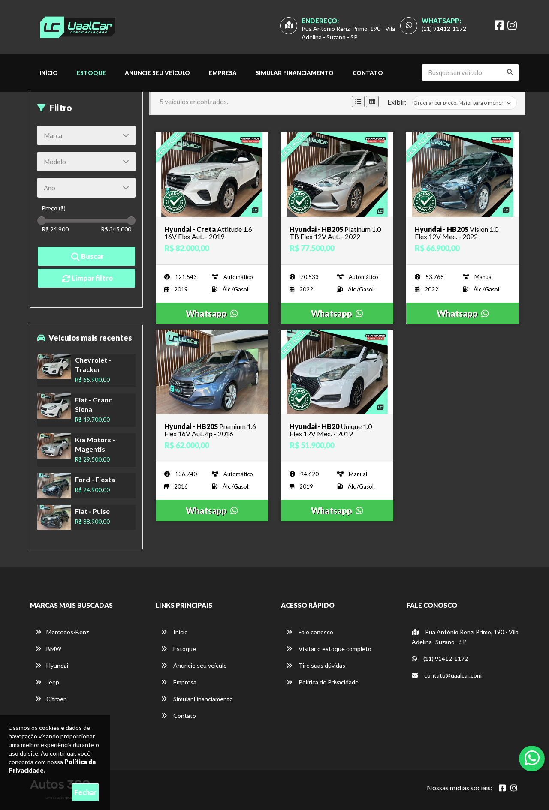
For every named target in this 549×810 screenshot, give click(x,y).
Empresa (223, 72)
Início (48, 72)
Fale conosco (315, 632)
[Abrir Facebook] (502, 787)
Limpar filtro (91, 278)
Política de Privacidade (328, 682)
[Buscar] (510, 72)
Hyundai (57, 665)
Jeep (52, 682)
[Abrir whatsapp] (532, 757)
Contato (368, 72)
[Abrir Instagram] (513, 787)
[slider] (41, 220)
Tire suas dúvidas (321, 665)
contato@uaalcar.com (453, 675)
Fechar (85, 792)
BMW (53, 648)
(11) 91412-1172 (444, 28)
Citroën (56, 698)
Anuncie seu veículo (157, 72)
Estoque (91, 72)
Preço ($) (54, 208)
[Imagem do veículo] (212, 174)
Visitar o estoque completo (334, 648)
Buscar (92, 256)
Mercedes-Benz (67, 632)
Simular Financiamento (295, 72)
